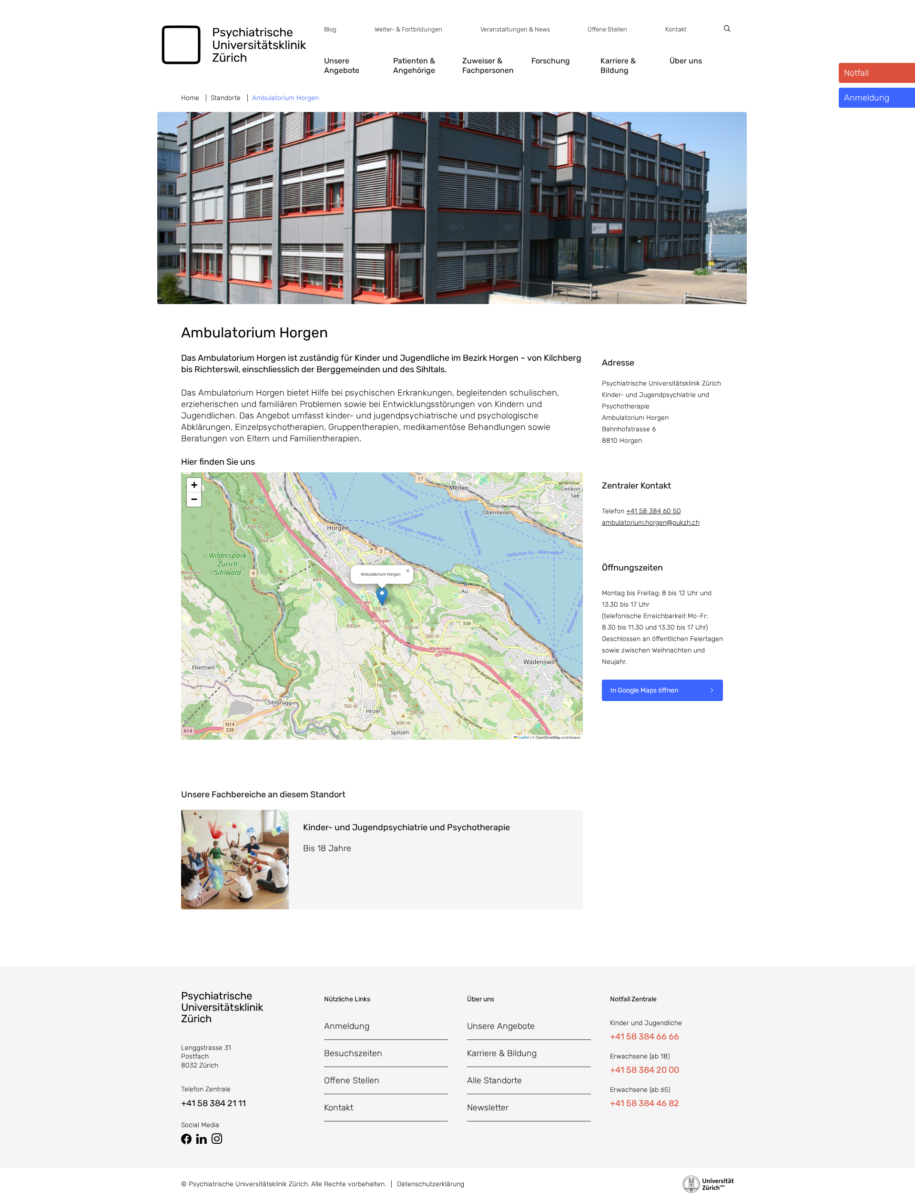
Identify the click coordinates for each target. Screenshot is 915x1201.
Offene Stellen (607, 29)
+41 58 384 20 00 (644, 1070)
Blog (330, 29)
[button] (382, 596)
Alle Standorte (494, 1080)
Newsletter (487, 1107)
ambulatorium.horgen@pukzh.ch (651, 523)
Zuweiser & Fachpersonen (488, 65)
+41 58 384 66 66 (644, 1036)
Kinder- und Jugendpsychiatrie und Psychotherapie (406, 827)
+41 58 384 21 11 (213, 1103)
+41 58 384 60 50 (653, 511)
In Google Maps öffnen (644, 690)
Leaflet (523, 737)
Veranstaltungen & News (515, 29)
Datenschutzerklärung (430, 1184)
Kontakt (676, 29)
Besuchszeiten (353, 1053)
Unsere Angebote (341, 65)
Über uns (686, 60)
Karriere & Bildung (618, 65)
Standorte (226, 98)
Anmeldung (346, 1026)
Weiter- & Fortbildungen (408, 29)
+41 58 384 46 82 (644, 1103)
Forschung (550, 60)
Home (190, 98)
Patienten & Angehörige (414, 65)
